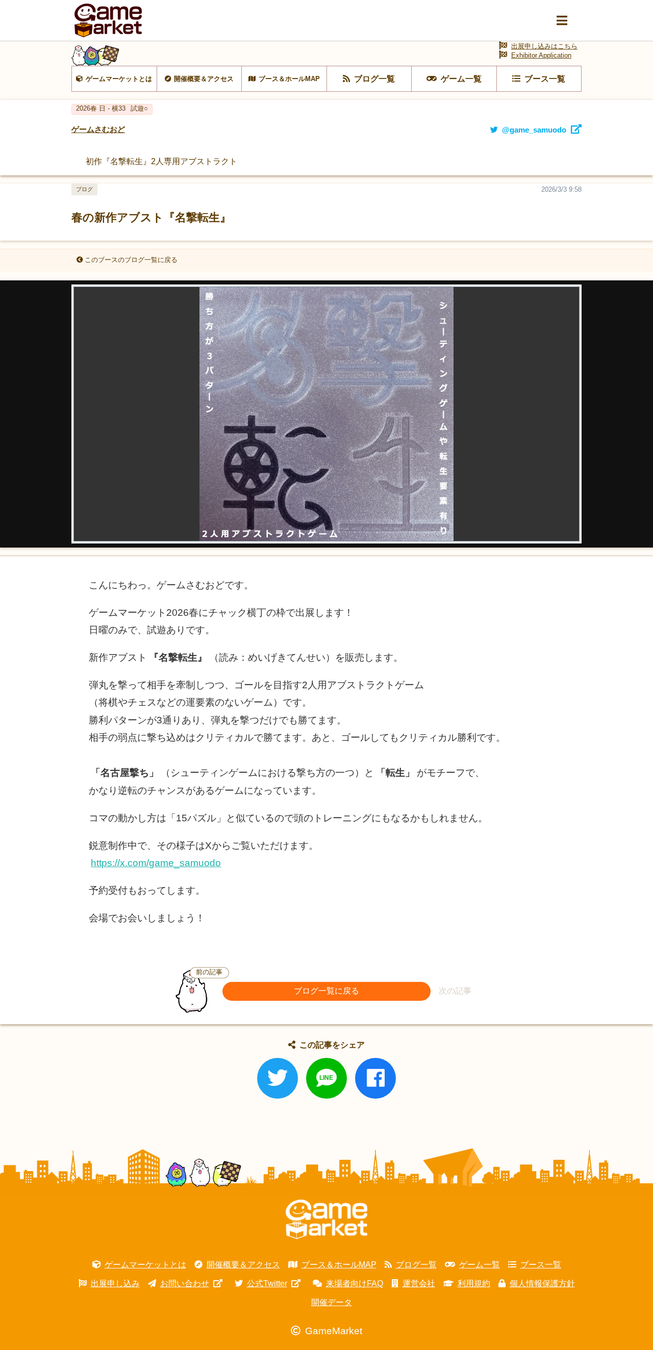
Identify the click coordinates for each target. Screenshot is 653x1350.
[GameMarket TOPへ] (326, 1219)
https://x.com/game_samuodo (156, 863)
